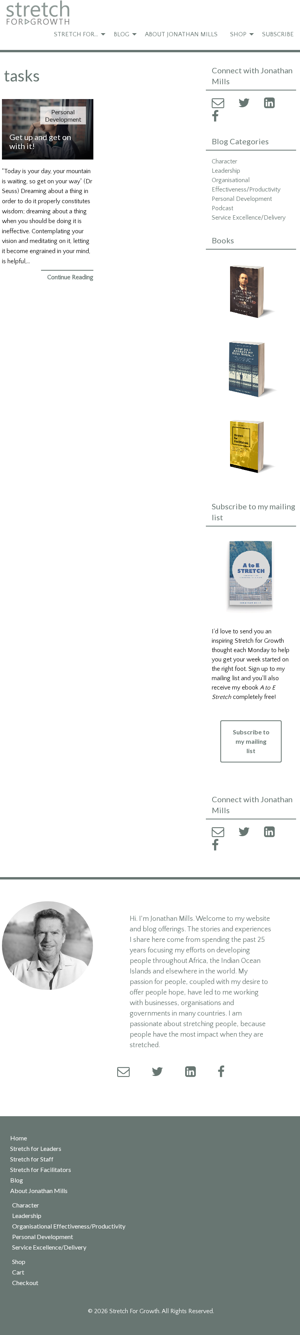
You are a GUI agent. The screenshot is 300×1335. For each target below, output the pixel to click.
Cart (18, 1272)
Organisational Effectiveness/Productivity (68, 1226)
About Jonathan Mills (181, 34)
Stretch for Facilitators (40, 1170)
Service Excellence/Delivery (249, 217)
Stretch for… (76, 34)
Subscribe (278, 34)
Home (18, 1138)
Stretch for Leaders (35, 1148)
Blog (121, 34)
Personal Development (63, 115)
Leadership (226, 170)
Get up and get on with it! (40, 141)
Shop (238, 34)
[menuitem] (77, 34)
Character (224, 161)
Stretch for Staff (32, 1159)
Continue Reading (70, 277)
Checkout (25, 1283)
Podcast (222, 208)
